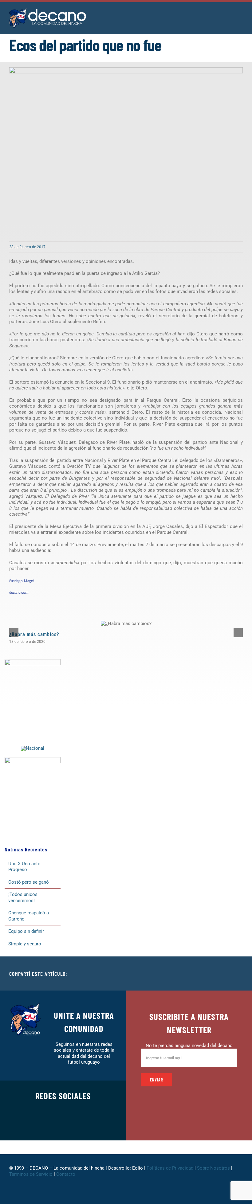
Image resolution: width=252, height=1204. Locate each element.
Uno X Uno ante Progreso (24, 867)
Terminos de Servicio (31, 1174)
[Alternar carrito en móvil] (229, 15)
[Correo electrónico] (238, 974)
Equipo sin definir (26, 931)
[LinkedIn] (218, 974)
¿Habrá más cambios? (34, 634)
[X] (208, 974)
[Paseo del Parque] (32, 748)
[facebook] (33, 1125)
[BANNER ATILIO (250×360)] (33, 661)
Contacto (66, 1174)
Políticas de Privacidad (170, 1168)
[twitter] (43, 1125)
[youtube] (83, 1125)
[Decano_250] (33, 759)
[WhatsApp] (228, 974)
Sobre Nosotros (213, 1168)
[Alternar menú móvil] (240, 15)
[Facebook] (198, 974)
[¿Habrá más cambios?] (126, 623)
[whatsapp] (63, 1125)
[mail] (92, 1125)
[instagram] (53, 1125)
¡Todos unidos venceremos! (22, 897)
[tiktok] (73, 1125)
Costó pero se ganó (28, 882)
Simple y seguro (24, 944)
